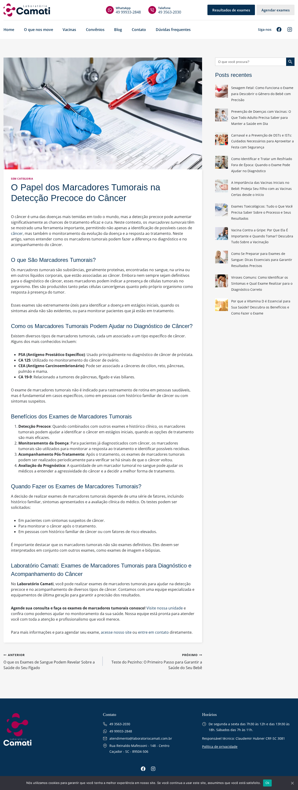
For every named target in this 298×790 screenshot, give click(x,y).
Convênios (95, 29)
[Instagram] (290, 29)
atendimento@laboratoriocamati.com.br (140, 738)
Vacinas (69, 29)
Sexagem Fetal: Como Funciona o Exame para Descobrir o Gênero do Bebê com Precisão (262, 93)
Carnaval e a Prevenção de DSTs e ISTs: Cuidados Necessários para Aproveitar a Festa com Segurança (262, 141)
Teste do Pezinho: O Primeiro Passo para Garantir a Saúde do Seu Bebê (157, 661)
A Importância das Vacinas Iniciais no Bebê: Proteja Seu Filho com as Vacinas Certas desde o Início (261, 188)
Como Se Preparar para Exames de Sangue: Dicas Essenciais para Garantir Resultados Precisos (261, 259)
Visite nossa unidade (164, 608)
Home (8, 29)
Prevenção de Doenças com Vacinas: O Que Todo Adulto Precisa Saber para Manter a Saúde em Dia (261, 117)
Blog (118, 29)
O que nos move (38, 29)
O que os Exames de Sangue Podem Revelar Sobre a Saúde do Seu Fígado (49, 661)
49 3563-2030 (169, 10)
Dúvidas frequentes (173, 29)
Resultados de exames (231, 10)
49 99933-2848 (128, 10)
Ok (267, 783)
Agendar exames (275, 10)
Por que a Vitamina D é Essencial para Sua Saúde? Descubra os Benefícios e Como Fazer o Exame (260, 307)
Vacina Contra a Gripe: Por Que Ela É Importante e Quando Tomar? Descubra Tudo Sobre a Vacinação (262, 236)
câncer (17, 233)
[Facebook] (279, 29)
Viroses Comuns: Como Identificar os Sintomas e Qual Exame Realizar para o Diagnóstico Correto (261, 283)
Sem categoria (22, 178)
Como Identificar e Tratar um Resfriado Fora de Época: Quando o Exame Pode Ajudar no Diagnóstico (261, 165)
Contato (139, 29)
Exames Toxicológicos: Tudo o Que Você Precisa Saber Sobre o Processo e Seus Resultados (262, 212)
